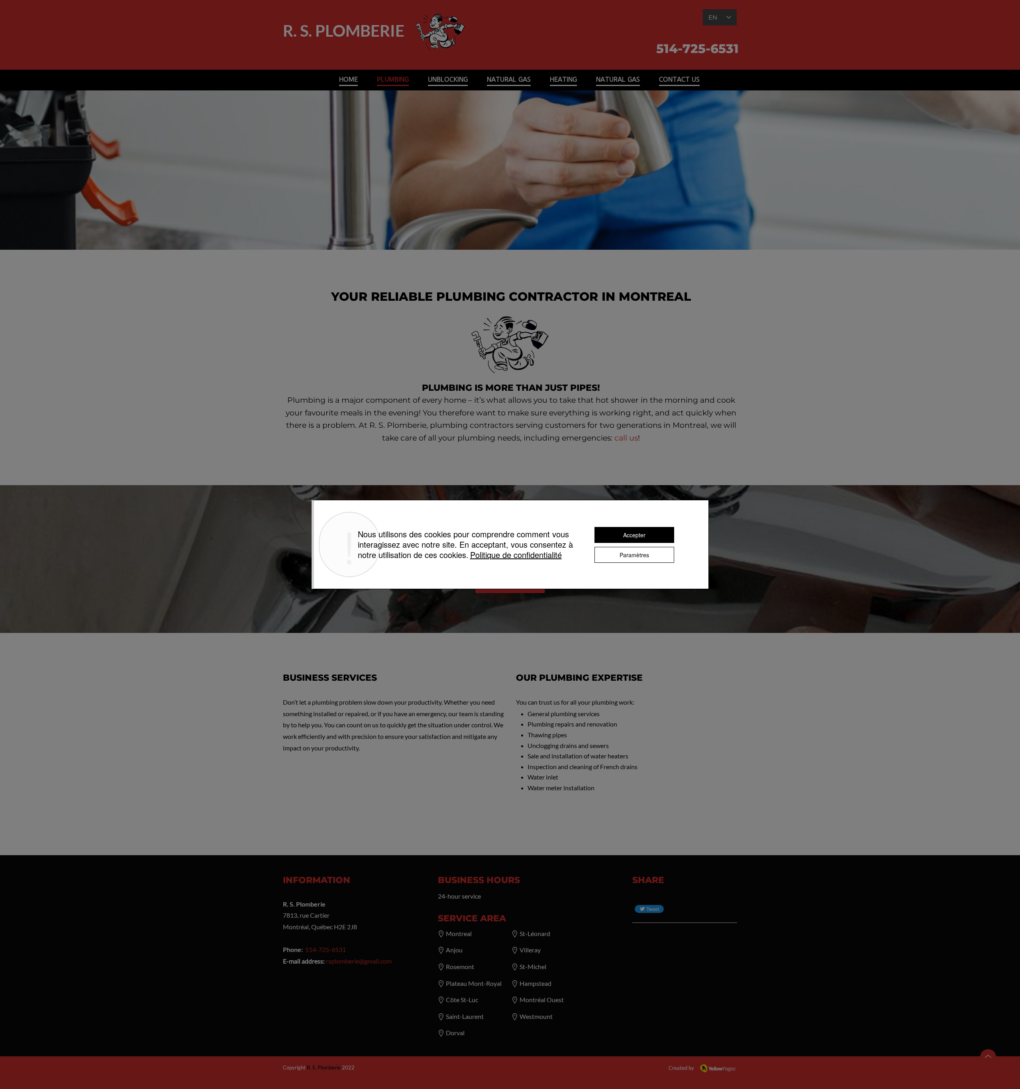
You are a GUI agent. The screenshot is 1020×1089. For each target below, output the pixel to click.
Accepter (634, 535)
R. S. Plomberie (324, 1067)
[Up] (988, 1057)
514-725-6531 (325, 949)
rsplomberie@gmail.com (359, 961)
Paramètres (634, 555)
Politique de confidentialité (516, 554)
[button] (448, 79)
